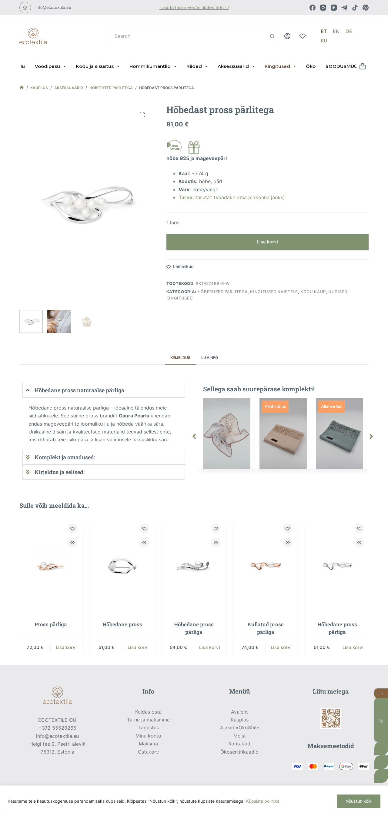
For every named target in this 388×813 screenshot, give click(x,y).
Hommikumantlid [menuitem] (150, 66)
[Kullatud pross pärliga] (265, 566)
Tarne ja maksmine (148, 720)
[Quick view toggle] (72, 542)
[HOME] (21, 88)
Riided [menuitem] (194, 66)
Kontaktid (239, 744)
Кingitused (179, 298)
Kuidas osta (148, 712)
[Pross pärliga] (50, 566)
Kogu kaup (313, 291)
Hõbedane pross (122, 624)
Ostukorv (148, 752)
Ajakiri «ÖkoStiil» (239, 727)
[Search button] (272, 36)
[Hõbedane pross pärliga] (194, 566)
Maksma (148, 744)
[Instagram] (323, 8)
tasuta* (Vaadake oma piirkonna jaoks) (232, 197)
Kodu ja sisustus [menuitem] (95, 66)
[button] (194, 436)
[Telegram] (344, 8)
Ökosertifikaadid (239, 752)
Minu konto (148, 736)
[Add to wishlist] (72, 528)
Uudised (337, 291)
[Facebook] (312, 8)
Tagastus (148, 727)
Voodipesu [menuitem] (47, 66)
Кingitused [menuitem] (277, 66)
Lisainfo (209, 357)
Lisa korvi (267, 242)
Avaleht (239, 712)
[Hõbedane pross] (122, 566)
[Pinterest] (366, 8)
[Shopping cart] (363, 66)
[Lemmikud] (302, 36)
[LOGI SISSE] (287, 36)
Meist (239, 736)
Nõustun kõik (359, 801)
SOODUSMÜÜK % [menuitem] (346, 66)
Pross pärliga (51, 624)
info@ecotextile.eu (53, 7)
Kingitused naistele (274, 291)
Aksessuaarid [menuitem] (233, 66)
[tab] (180, 357)
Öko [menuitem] (311, 66)
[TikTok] (355, 8)
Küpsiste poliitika (262, 801)
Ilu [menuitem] (22, 66)
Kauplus (240, 720)
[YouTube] (334, 8)
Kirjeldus (180, 357)
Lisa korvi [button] (66, 647)
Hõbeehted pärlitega (223, 291)
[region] (194, 799)
